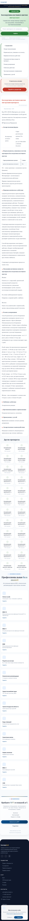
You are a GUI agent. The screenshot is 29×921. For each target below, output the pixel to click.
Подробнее (15, 826)
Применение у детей (9, 74)
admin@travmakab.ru (7, 892)
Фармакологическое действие (12, 55)
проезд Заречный (6, 896)
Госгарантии (5, 865)
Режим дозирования (9, 64)
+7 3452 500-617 (6, 894)
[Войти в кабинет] (26, 2)
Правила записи (6, 870)
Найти (15, 33)
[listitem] (2, 856)
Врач (3, 877)
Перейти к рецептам (14, 89)
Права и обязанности (7, 863)
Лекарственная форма (10, 49)
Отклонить (9, 917)
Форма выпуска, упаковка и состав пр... (14, 52)
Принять (19, 917)
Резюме (4, 884)
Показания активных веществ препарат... (12, 60)
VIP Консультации (6, 880)
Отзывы (4, 882)
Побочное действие (9, 67)
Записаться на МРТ (14, 821)
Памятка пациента (7, 868)
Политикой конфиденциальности (15, 913)
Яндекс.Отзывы (6, 899)
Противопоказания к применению (13, 71)
